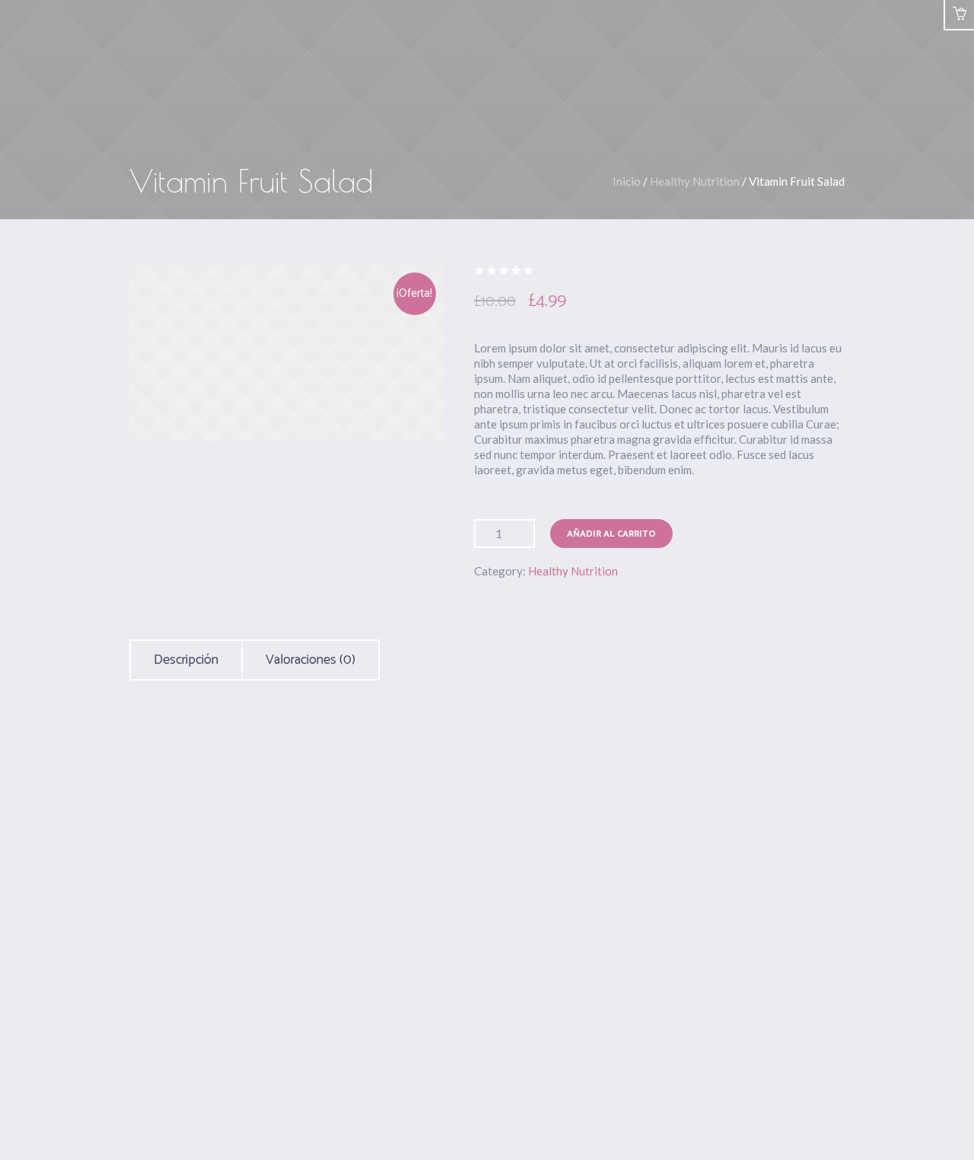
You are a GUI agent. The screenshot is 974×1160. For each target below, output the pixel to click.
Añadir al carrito (611, 534)
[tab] (186, 659)
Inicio (627, 181)
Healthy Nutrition (695, 181)
